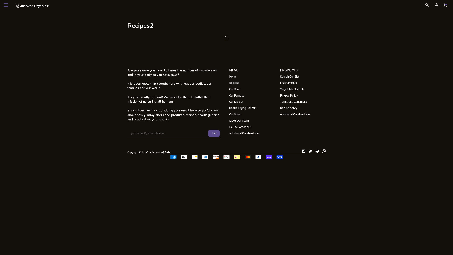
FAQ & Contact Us (240, 127)
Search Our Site (290, 76)
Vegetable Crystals (292, 89)
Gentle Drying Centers (243, 108)
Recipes (234, 82)
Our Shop (234, 89)
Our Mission (236, 101)
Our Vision (235, 114)
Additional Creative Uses (244, 133)
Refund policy (288, 108)
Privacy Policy (289, 95)
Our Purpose (237, 95)
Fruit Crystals (288, 82)
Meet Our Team (239, 120)
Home (233, 76)
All (226, 37)
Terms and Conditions (293, 101)
